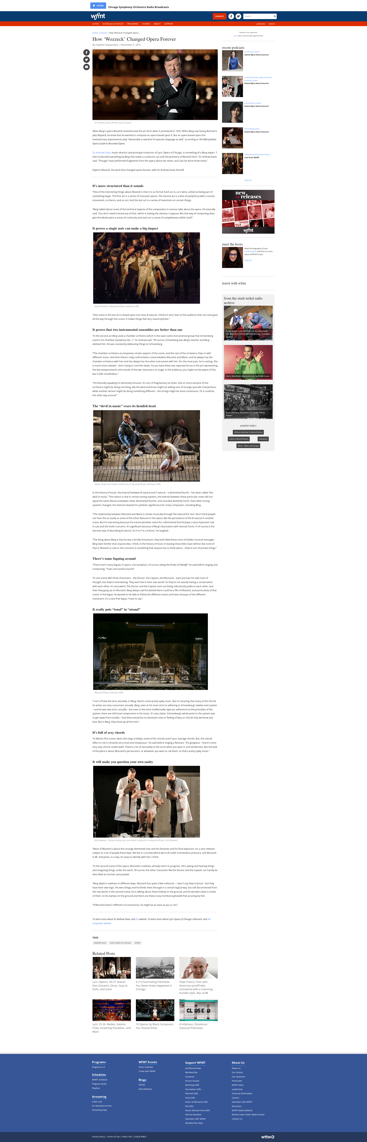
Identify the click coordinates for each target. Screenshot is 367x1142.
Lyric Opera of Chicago (120, 943)
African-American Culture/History (248, 432)
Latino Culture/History (238, 439)
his (137, 919)
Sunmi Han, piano (252, 51)
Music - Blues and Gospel (248, 445)
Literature (263, 439)
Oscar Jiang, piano (251, 128)
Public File (127, 1136)
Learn (235, 36)
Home (95, 32)
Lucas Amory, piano (252, 103)
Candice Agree (250, 251)
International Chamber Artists (257, 154)
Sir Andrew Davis (101, 152)
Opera (137, 943)
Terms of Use (113, 1136)
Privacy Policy (98, 1136)
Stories (103, 32)
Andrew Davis (100, 943)
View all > (248, 180)
